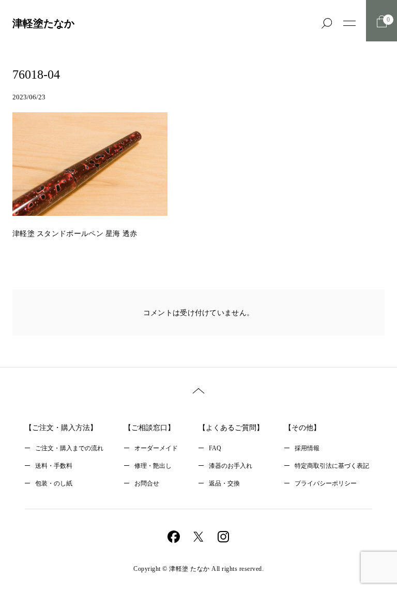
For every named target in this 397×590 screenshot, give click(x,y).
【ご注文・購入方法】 (61, 428)
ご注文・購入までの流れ (69, 448)
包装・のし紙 (53, 483)
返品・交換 (224, 483)
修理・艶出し (153, 465)
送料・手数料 (53, 465)
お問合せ (146, 483)
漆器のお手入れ (230, 465)
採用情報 (307, 448)
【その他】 (302, 428)
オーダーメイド (156, 448)
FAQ (215, 448)
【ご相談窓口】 (149, 428)
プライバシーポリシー (326, 483)
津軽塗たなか (43, 23)
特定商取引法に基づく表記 (332, 465)
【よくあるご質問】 (231, 428)
